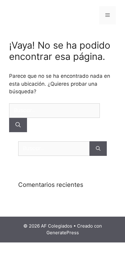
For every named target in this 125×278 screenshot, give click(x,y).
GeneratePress (62, 232)
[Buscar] (18, 125)
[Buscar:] (54, 110)
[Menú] (107, 15)
